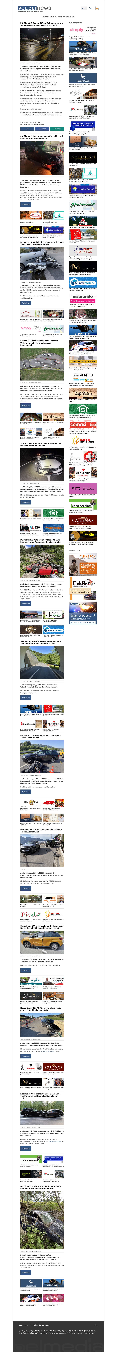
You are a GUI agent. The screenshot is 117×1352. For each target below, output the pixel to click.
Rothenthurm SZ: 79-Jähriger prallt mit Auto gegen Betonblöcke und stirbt (40, 1009)
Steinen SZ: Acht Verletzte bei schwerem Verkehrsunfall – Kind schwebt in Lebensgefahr (39, 343)
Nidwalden (53, 17)
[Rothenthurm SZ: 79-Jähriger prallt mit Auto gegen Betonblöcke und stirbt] (42, 1025)
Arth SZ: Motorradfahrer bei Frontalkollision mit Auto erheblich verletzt (40, 444)
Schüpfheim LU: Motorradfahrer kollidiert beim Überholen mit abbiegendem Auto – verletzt (42, 927)
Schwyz (68, 17)
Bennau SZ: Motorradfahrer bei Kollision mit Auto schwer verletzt (40, 736)
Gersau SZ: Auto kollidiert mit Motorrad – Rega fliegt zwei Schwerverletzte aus (42, 243)
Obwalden (46, 17)
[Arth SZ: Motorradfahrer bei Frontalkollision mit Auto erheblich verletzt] (42, 464)
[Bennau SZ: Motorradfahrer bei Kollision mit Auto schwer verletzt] (42, 756)
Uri (73, 17)
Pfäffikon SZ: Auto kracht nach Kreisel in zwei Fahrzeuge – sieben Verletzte (41, 137)
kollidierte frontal (55, 1141)
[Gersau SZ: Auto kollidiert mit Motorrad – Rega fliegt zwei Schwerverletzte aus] (42, 263)
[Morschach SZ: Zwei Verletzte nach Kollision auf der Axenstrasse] (42, 850)
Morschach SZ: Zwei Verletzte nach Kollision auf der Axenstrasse (41, 831)
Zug (64, 17)
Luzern (60, 17)
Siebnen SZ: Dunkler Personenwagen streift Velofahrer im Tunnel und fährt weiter (40, 642)
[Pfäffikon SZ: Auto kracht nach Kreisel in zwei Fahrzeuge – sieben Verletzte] (42, 158)
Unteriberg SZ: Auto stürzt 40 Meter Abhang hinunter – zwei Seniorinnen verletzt (40, 1187)
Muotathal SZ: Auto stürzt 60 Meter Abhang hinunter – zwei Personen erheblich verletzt (40, 541)
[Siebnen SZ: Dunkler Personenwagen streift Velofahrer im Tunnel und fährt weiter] (42, 662)
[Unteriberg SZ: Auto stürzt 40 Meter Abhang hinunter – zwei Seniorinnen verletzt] (42, 1220)
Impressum (23, 1325)
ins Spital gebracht (47, 1051)
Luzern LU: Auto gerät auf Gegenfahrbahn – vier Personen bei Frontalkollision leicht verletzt (40, 1096)
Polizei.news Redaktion (34, 63)
